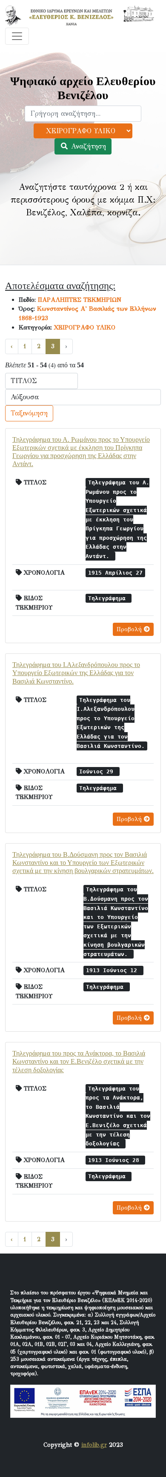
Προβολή (130, 629)
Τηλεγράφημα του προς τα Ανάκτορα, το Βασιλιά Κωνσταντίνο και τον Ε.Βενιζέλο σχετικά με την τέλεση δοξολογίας (78, 1061)
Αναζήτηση (87, 146)
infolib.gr (94, 1444)
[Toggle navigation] (17, 36)
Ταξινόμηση (29, 413)
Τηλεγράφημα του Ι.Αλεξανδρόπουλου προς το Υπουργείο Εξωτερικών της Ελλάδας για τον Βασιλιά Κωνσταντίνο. (76, 672)
